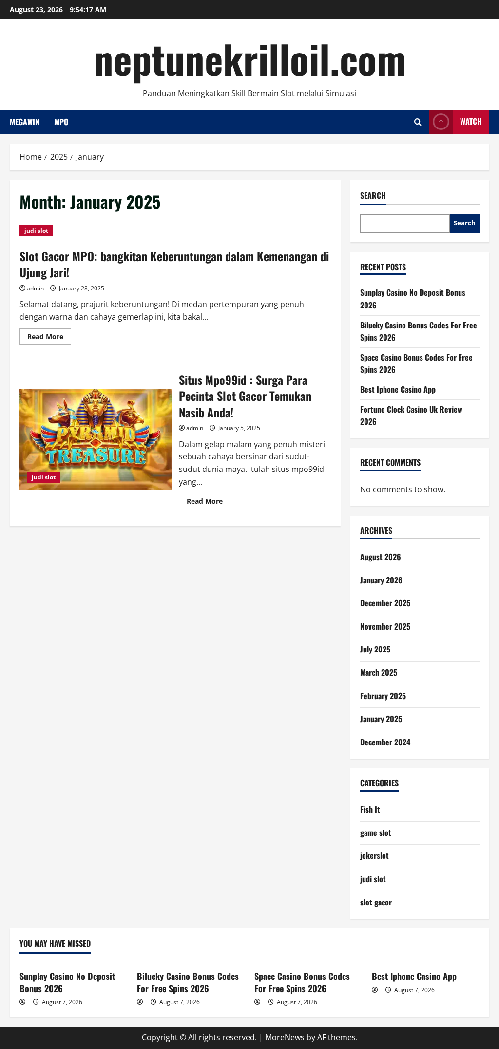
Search (373, 195)
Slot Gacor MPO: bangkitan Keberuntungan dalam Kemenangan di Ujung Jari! (174, 264)
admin (35, 288)
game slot (375, 832)
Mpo (61, 121)
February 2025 (383, 696)
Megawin (24, 121)
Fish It (370, 809)
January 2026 (381, 580)
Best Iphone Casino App (398, 389)
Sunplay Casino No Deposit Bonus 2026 (67, 982)
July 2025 (375, 649)
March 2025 (378, 672)
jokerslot (374, 855)
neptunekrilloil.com (250, 58)
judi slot (36, 230)
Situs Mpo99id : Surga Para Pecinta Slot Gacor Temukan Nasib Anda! (95, 439)
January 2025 (381, 718)
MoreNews (285, 1037)
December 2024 (385, 742)
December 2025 (385, 603)
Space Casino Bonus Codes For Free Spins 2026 (302, 982)
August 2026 (380, 556)
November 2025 (385, 626)
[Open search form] (418, 121)
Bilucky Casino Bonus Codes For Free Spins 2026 (188, 982)
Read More (49, 338)
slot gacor (376, 902)
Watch (471, 121)
